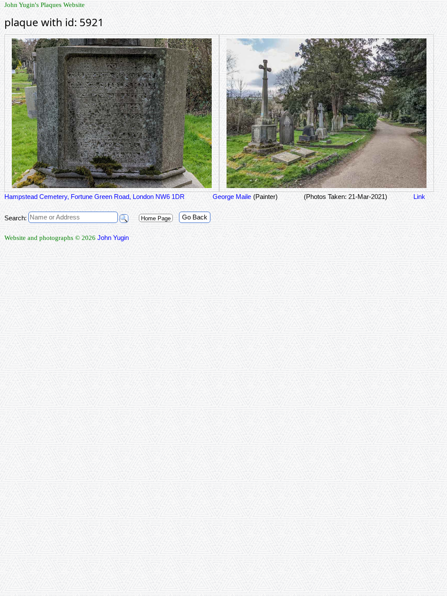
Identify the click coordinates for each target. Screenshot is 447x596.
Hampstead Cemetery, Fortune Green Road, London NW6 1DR (94, 196)
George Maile (231, 196)
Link (419, 196)
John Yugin (113, 237)
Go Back (194, 217)
